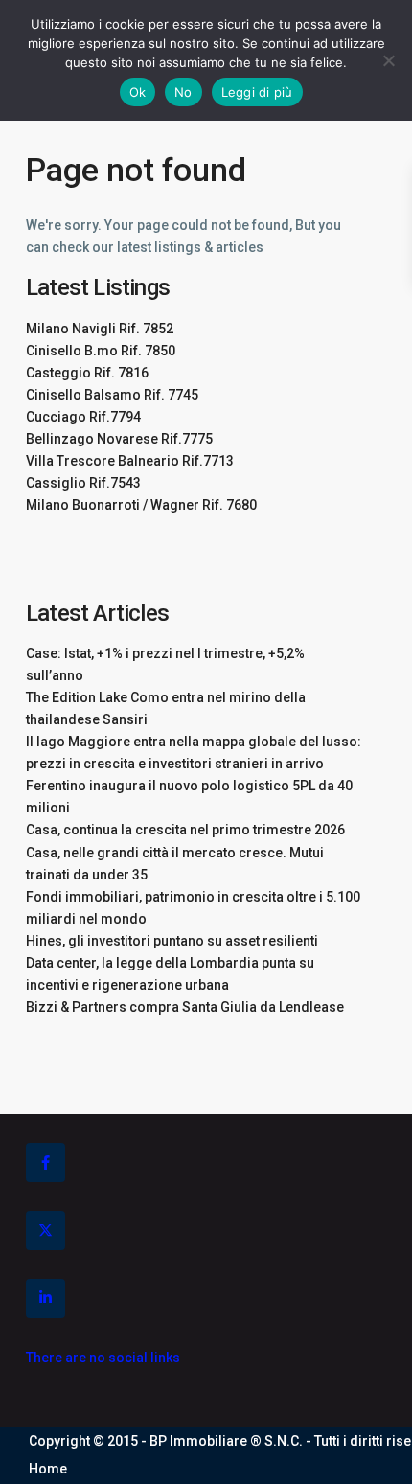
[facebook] (45, 1162)
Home (48, 1468)
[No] (388, 60)
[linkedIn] (45, 1298)
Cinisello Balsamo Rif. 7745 (112, 394)
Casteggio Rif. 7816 (87, 372)
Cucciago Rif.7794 (83, 416)
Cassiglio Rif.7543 (83, 483)
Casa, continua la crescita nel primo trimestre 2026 (185, 829)
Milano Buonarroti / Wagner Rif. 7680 (141, 505)
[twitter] (45, 1230)
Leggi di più (257, 92)
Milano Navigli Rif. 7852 (99, 328)
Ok (138, 92)
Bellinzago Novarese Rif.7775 (119, 438)
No (183, 92)
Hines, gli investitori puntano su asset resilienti (172, 940)
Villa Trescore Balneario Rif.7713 (130, 460)
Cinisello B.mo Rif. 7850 (100, 350)
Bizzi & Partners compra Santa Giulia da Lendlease (185, 1007)
